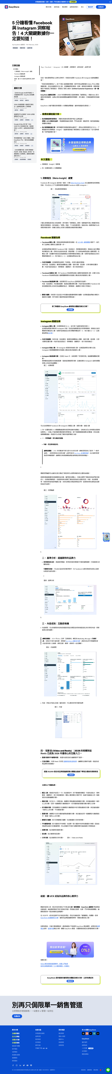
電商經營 (15, 48)
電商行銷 (22, 48)
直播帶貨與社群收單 (70, 761)
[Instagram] (17, 1065)
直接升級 (51, 928)
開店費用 (64, 7)
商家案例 (29, 159)
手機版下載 (38, 1048)
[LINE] (31, 1065)
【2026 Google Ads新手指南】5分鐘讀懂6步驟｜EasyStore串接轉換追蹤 (24, 95)
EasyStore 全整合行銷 (73, 641)
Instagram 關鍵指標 (19, 76)
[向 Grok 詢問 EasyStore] (97, 1033)
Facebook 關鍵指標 (19, 74)
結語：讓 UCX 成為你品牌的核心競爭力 (24, 79)
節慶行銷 (27, 100)
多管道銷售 (27, 120)
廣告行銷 (27, 133)
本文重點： (16, 69)
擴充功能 (38, 1045)
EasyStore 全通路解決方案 (49, 918)
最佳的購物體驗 (23, 159)
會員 (15, 1043)
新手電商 (14, 1049)
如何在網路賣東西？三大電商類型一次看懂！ (55, 966)
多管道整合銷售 (39, 1033)
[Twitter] (24, 1065)
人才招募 (87, 1048)
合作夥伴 (84, 1051)
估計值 (50, 333)
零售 (15, 1036)
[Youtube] (27, 1065)
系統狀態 (61, 1045)
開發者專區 (85, 1054)
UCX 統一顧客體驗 (84, 242)
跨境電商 (14, 1061)
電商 (15, 1033)
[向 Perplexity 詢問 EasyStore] (94, 1033)
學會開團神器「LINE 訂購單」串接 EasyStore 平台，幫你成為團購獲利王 (24, 140)
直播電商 (14, 1058)
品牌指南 (84, 1045)
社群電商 (16, 120)
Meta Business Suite (77, 183)
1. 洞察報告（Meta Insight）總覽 (23, 71)
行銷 (15, 1040)
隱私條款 (95, 1070)
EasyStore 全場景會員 (81, 453)
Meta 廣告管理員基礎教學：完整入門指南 (54, 964)
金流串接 (38, 1042)
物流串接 (38, 1039)
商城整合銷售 (16, 1055)
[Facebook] (13, 1065)
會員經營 (21, 145)
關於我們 (84, 1042)
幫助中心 (61, 1039)
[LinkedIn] (20, 1065)
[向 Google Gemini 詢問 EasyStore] (90, 1033)
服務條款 (89, 1070)
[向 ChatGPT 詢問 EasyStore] (83, 1033)
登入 (82, 7)
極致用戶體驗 (16, 1046)
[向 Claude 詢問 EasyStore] (87, 1033)
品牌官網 (21, 120)
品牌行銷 (29, 48)
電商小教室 (62, 1036)
